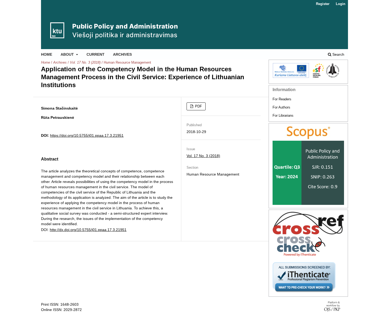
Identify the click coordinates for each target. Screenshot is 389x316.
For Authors (281, 107)
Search (337, 54)
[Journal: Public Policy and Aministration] (308, 133)
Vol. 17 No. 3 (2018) (85, 62)
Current (96, 54)
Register (322, 4)
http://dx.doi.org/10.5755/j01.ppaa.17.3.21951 (88, 230)
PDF (198, 106)
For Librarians (283, 115)
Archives (122, 54)
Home (46, 54)
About (68, 54)
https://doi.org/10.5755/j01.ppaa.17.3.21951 (87, 135)
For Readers (282, 99)
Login (340, 4)
